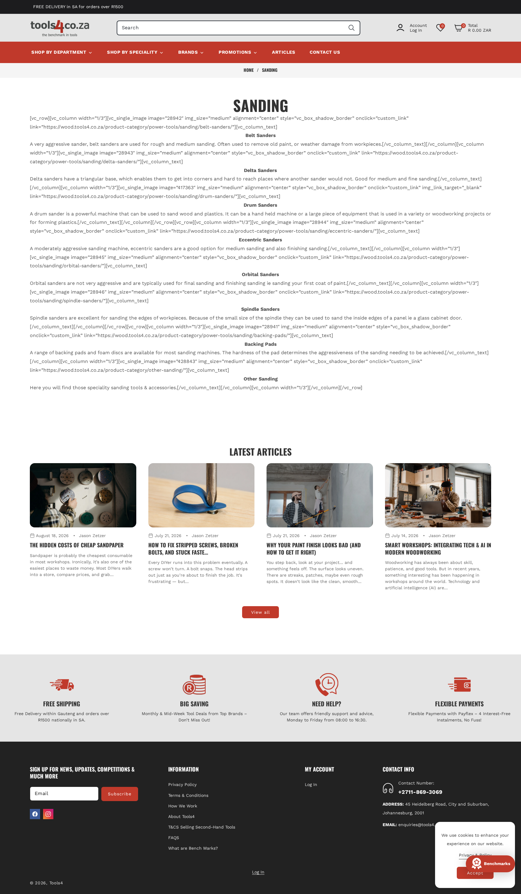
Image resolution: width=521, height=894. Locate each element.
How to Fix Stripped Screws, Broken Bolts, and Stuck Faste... (193, 549)
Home (249, 70)
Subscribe (119, 793)
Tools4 (56, 882)
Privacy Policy (182, 784)
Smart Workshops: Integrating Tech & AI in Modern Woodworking (438, 549)
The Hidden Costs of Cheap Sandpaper (77, 545)
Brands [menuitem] (188, 52)
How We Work (182, 805)
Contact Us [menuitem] (325, 52)
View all (260, 612)
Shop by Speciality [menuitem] (132, 52)
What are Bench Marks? (193, 848)
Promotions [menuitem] (235, 52)
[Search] (351, 28)
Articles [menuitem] (283, 52)
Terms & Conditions (188, 795)
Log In (311, 784)
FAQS (173, 837)
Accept (475, 872)
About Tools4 (181, 816)
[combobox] (238, 28)
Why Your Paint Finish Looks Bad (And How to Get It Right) (314, 549)
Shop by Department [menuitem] (58, 52)
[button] (472, 28)
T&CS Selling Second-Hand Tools (201, 827)
